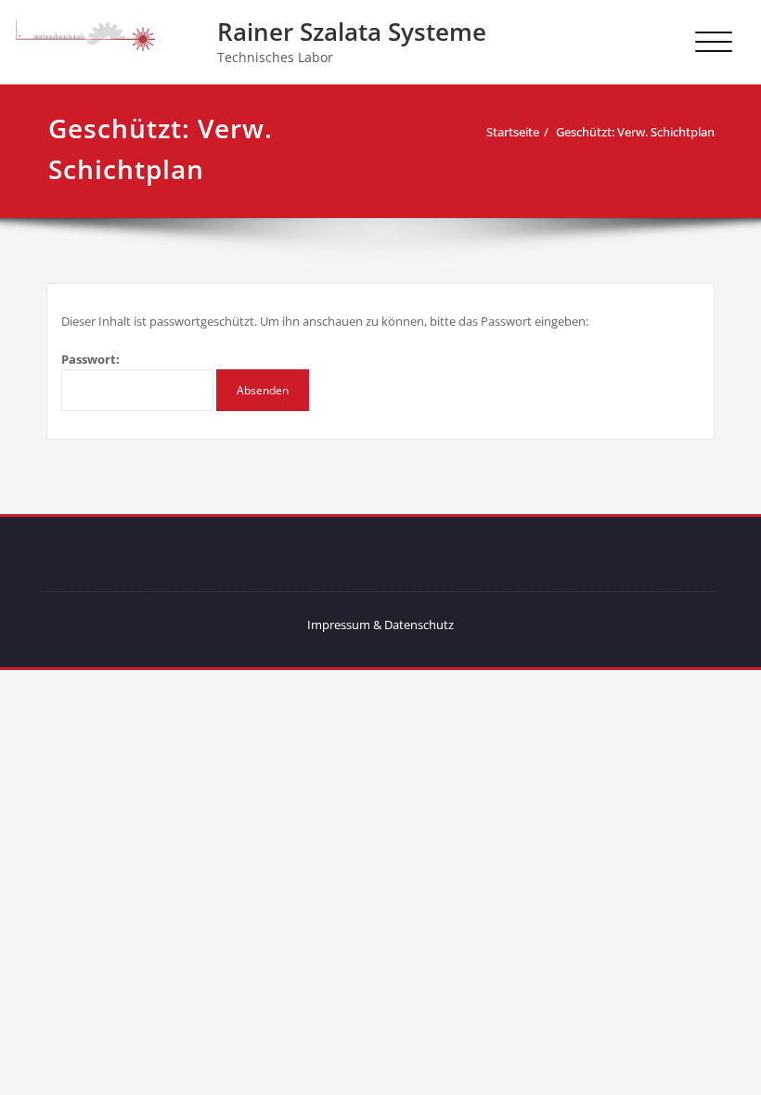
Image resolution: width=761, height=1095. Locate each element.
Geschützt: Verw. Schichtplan (635, 131)
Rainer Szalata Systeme (351, 31)
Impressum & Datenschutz (380, 624)
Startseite (512, 131)
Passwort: (90, 359)
